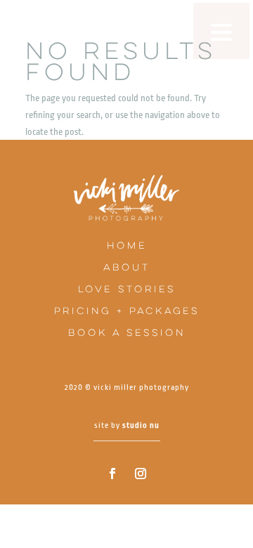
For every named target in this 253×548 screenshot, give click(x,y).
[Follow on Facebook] (112, 473)
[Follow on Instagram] (140, 473)
